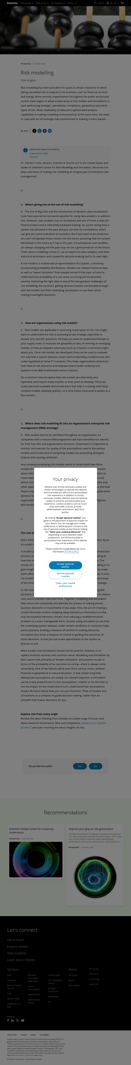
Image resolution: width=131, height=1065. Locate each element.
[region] (65, 532)
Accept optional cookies (65, 565)
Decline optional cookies (65, 575)
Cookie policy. (71, 551)
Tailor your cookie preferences (65, 584)
